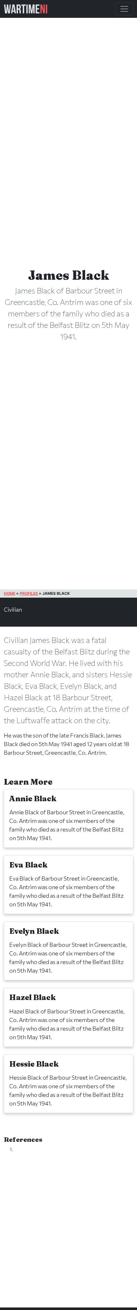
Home (9, 593)
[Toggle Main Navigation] (124, 9)
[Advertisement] (68, 1236)
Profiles (29, 593)
